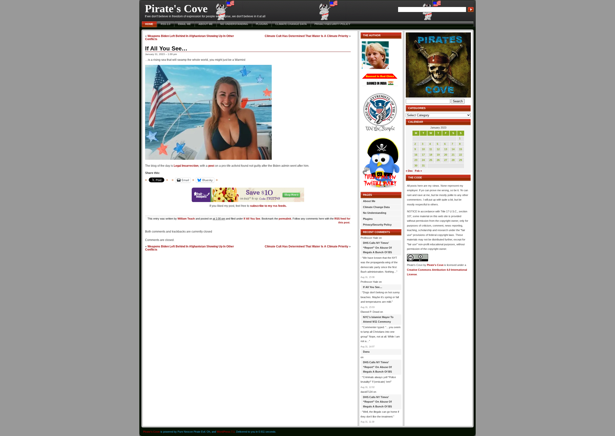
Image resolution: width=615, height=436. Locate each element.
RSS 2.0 (165, 24)
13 (445, 149)
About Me (205, 24)
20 (445, 154)
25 (430, 160)
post (211, 165)
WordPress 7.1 (226, 431)
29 (460, 160)
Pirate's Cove (176, 8)
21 (453, 154)
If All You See (252, 218)
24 (423, 160)
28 (453, 160)
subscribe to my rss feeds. (268, 206)
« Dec (409, 170)
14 (453, 149)
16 (415, 154)
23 (415, 160)
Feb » (418, 170)
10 (423, 149)
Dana (366, 351)
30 (415, 165)
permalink (285, 218)
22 (460, 154)
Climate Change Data (291, 24)
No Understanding (234, 24)
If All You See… (166, 48)
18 (430, 154)
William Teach (186, 218)
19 (438, 154)
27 (445, 160)
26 (438, 160)
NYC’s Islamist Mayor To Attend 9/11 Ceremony (378, 319)
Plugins (262, 24)
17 (423, 154)
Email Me (184, 24)
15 (460, 149)
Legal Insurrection (186, 165)
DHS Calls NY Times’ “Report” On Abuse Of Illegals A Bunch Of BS (377, 247)
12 (438, 149)
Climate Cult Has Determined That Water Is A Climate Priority (306, 35)
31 (423, 165)
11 (430, 149)
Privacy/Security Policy (332, 24)
